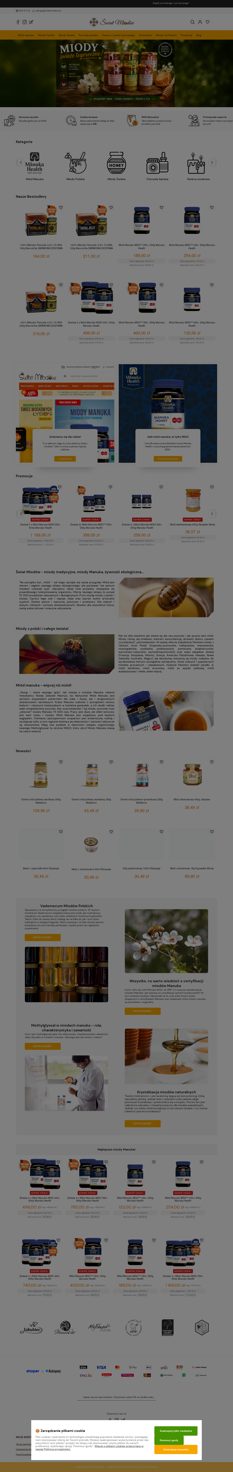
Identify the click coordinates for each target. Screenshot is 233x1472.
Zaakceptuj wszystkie (175, 1449)
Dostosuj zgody (169, 1440)
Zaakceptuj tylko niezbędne (176, 1431)
